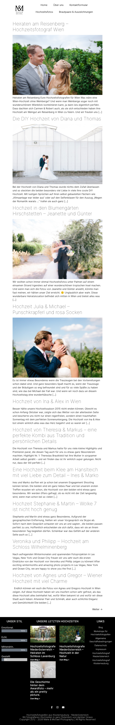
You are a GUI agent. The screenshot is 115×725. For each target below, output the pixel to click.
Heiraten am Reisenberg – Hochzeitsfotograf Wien (40, 26)
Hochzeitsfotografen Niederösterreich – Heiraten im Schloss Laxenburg (43, 651)
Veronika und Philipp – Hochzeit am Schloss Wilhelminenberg (51, 544)
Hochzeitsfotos (44, 11)
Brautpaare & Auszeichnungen (76, 11)
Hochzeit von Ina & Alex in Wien (47, 401)
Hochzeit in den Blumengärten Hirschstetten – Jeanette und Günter (52, 211)
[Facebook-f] (52, 707)
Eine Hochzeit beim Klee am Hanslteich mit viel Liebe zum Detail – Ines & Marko (56, 472)
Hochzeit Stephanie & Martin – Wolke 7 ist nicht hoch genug (55, 506)
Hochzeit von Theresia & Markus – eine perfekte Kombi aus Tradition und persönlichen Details (55, 435)
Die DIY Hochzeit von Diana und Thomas (57, 119)
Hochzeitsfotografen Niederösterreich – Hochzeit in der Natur (72, 651)
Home (44, 4)
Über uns (58, 4)
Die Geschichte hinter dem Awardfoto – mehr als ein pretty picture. (41, 688)
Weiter (97, 609)
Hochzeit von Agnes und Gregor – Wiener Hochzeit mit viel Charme (57, 578)
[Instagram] (57, 707)
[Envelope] (63, 707)
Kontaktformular (78, 4)
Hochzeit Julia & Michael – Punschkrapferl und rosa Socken (47, 309)
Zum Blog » (35, 660)
